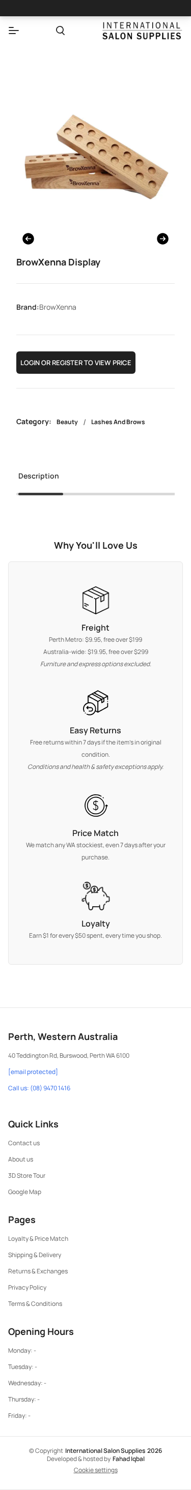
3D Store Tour (26, 1175)
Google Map (24, 1191)
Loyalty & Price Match (38, 1238)
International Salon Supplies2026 (113, 1450)
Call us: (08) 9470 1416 (39, 1088)
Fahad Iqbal (129, 1458)
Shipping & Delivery (34, 1254)
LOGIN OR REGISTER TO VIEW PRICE (75, 362)
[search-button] (60, 30)
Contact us (24, 1143)
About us (20, 1159)
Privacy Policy (27, 1287)
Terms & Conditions (35, 1303)
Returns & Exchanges (38, 1271)
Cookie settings (96, 1470)
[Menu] (13, 30)
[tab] (38, 479)
